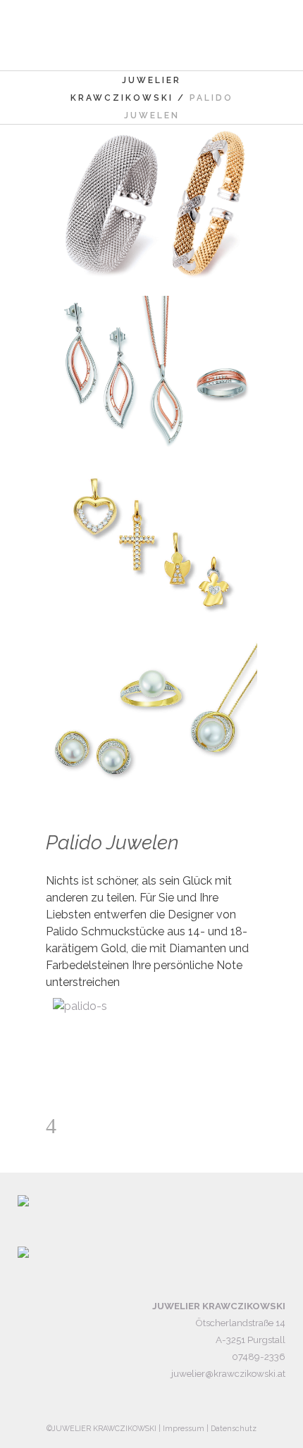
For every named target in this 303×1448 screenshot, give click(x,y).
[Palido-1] (151, 375)
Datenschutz (233, 1428)
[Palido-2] (151, 546)
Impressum (183, 1428)
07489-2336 (258, 1356)
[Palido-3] (151, 717)
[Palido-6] (151, 204)
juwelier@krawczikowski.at (228, 1373)
